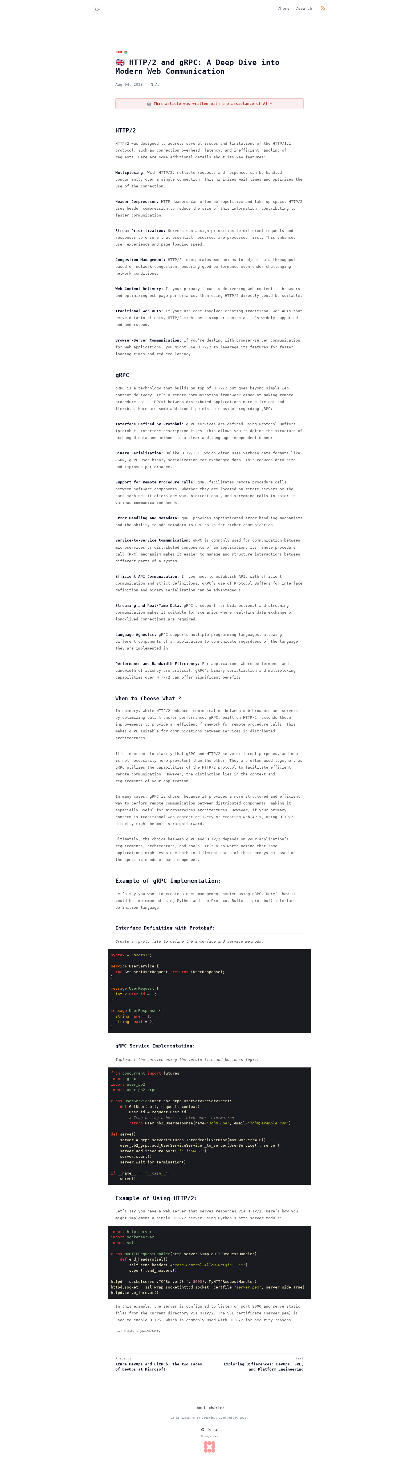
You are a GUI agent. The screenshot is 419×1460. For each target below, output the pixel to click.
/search (304, 8)
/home (284, 8)
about (200, 1408)
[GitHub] (202, 1429)
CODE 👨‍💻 (122, 52)
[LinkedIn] (209, 1429)
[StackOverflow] (216, 1429)
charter (217, 1408)
